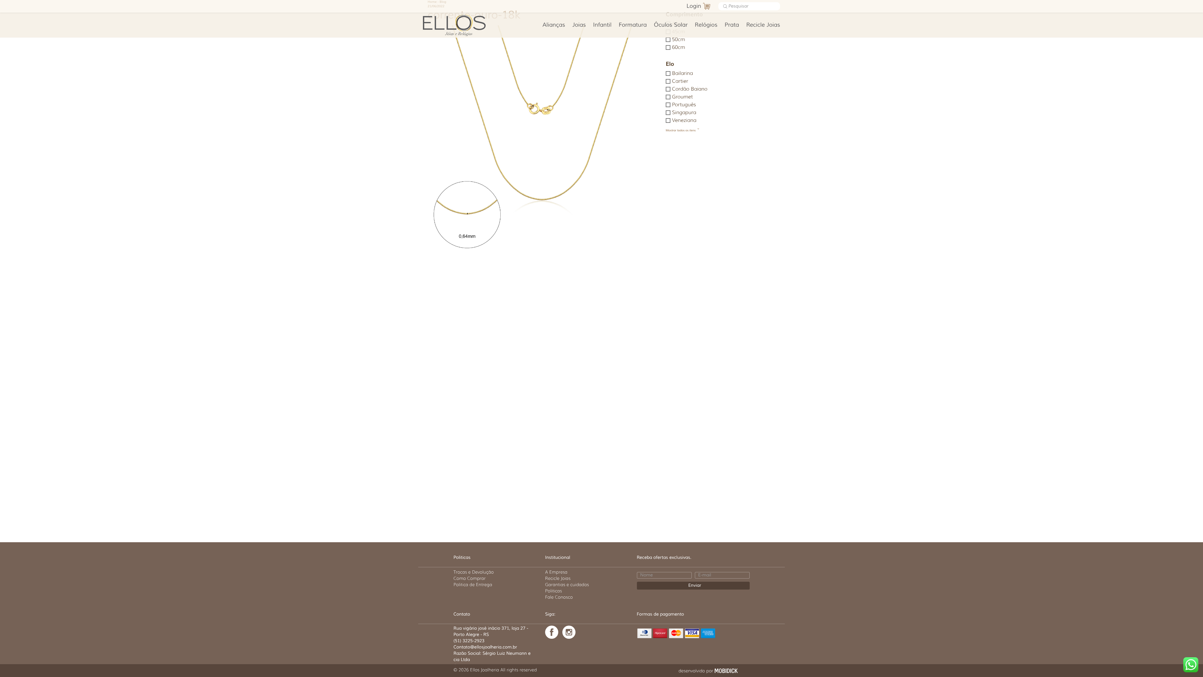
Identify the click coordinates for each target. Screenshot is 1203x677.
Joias (579, 25)
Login (693, 6)
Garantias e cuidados (567, 584)
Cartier (680, 81)
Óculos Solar (671, 25)
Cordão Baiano (689, 89)
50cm (678, 40)
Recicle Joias (763, 25)
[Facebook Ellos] (551, 632)
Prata (732, 25)
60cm (678, 47)
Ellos (464, 25)
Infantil (602, 25)
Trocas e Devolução (474, 572)
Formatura (633, 25)
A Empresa (556, 572)
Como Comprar (470, 578)
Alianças (554, 25)
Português (684, 105)
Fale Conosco (559, 597)
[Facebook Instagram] (568, 632)
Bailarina (682, 73)
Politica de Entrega (473, 584)
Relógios (706, 25)
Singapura (684, 113)
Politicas (553, 591)
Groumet (682, 97)
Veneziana (684, 120)
